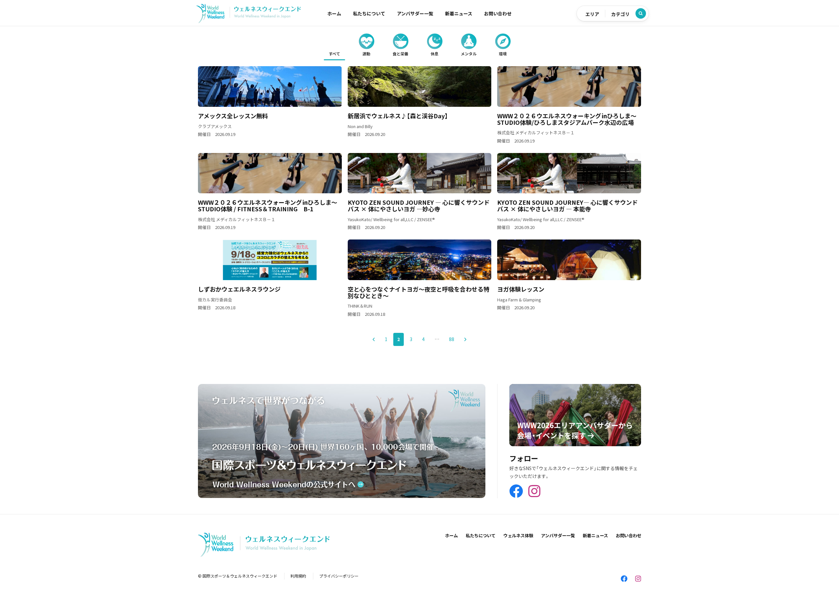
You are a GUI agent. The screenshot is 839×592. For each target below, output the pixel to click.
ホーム (334, 13)
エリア (592, 14)
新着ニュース (458, 13)
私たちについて (369, 13)
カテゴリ (620, 14)
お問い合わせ (498, 13)
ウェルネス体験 (518, 535)
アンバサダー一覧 (415, 13)
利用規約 (298, 576)
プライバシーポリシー (339, 576)
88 (451, 339)
